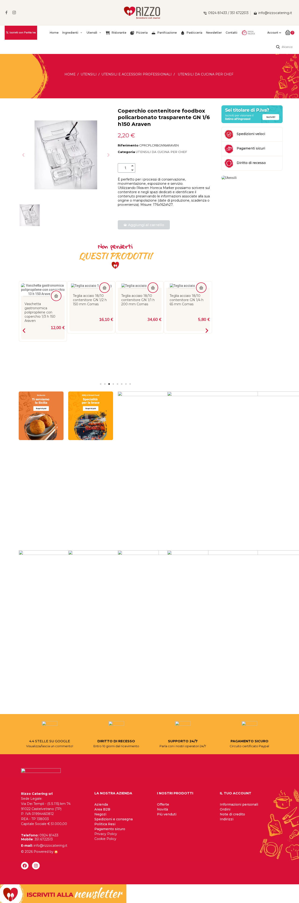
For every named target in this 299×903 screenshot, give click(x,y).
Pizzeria (141, 32)
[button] (23, 155)
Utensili (92, 32)
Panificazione (167, 32)
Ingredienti (70, 32)
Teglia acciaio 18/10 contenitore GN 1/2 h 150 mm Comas (90, 300)
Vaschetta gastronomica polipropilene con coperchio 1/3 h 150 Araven (40, 312)
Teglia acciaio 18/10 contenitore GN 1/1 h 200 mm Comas (138, 300)
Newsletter (214, 32)
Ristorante (118, 32)
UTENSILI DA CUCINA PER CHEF (161, 152)
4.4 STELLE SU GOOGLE (49, 741)
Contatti (231, 32)
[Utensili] (229, 177)
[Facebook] (24, 865)
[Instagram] (35, 865)
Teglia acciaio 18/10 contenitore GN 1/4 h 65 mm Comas (186, 300)
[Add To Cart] (56, 296)
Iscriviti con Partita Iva (23, 32)
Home (54, 32)
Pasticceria (194, 32)
